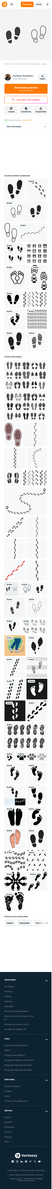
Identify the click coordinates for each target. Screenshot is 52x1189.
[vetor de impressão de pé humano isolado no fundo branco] (14, 1137)
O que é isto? (27, 120)
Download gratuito (26, 89)
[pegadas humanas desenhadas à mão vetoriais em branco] (14, 472)
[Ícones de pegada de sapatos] (14, 315)
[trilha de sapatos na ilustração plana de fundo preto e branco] (14, 976)
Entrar (38, 4)
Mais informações (14, 124)
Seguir (42, 79)
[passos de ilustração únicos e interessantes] (14, 910)
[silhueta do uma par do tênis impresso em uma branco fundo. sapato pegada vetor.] (34, 634)
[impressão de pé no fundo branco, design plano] (14, 209)
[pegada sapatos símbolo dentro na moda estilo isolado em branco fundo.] (13, 566)
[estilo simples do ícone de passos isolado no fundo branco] (25, 231)
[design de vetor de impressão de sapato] (30, 361)
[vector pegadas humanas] (14, 954)
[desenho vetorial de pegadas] (9, 1109)
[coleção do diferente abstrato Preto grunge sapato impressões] (17, 891)
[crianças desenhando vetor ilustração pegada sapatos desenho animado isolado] (34, 870)
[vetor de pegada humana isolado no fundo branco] (14, 1158)
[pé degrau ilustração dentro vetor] (14, 997)
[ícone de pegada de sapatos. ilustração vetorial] (14, 187)
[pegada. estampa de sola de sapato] (12, 365)
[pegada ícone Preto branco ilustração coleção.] (20, 1120)
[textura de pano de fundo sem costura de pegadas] (14, 428)
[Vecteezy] (4, 4)
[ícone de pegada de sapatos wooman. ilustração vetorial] (14, 932)
